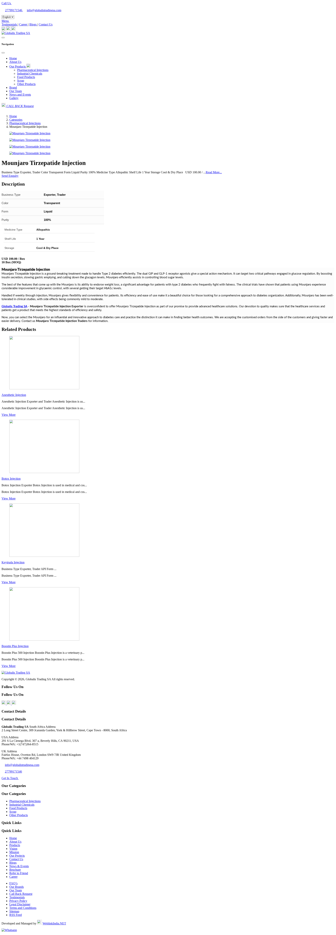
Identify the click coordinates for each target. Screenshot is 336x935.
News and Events (20, 94)
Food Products (26, 77)
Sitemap (14, 911)
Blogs (33, 24)
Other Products (26, 84)
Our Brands (16, 886)
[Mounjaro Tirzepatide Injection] (29, 133)
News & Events (19, 866)
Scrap (20, 80)
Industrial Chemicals (29, 73)
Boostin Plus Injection (15, 646)
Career (23, 24)
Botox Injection (11, 478)
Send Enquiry (10, 175)
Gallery (13, 98)
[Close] (3, 52)
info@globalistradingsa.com (44, 10)
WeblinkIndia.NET (54, 923)
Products (14, 845)
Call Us (7, 3)
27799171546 (14, 10)
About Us (15, 61)
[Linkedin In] (8, 29)
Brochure (15, 869)
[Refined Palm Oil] (44, 388)
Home (13, 58)
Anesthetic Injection (14, 395)
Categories (15, 119)
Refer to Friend (18, 873)
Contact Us (45, 24)
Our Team (15, 91)
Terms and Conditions (22, 907)
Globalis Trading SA (14, 306)
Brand (13, 87)
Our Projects (17, 855)
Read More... (214, 172)
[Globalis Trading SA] (16, 33)
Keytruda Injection (13, 562)
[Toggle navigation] (3, 37)
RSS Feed (15, 914)
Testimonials (10, 24)
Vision (13, 848)
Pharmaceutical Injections (32, 70)
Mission (14, 852)
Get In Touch (10, 778)
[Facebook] (3, 29)
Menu (6, 21)
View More (9, 414)
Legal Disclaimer (19, 904)
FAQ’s (13, 883)
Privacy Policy (18, 900)
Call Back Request (20, 893)
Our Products (17, 66)
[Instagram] (13, 29)
